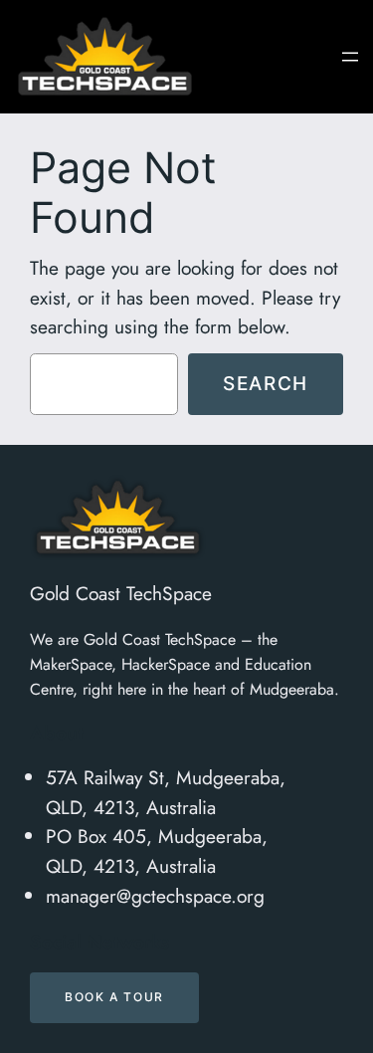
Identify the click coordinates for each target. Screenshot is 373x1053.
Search (265, 383)
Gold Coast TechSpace (121, 593)
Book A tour (114, 996)
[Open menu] (350, 57)
